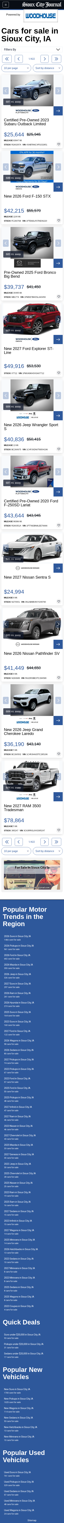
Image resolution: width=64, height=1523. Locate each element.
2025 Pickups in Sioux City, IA (19, 1099)
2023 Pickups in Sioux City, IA (19, 1071)
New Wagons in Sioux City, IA (18, 1410)
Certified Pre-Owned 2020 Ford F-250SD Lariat (31, 503)
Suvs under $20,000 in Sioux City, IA (22, 1336)
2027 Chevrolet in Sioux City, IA (20, 1137)
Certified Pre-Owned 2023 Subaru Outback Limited (26, 122)
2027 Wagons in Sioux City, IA (19, 1232)
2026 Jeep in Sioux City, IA (17, 976)
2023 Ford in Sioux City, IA (17, 1080)
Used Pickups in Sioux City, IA (19, 1483)
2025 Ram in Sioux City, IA (17, 1204)
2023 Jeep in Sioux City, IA (17, 1166)
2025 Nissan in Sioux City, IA (18, 1185)
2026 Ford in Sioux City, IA (17, 957)
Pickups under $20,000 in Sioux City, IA (23, 1346)
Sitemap (32, 1520)
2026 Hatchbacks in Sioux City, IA (21, 1251)
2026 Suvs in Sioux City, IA (17, 938)
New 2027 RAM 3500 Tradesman (22, 808)
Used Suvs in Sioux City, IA (17, 1474)
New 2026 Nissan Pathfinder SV (32, 653)
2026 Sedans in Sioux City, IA (19, 1052)
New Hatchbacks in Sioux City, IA (20, 1429)
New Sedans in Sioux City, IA (18, 1419)
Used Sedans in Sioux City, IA (19, 1493)
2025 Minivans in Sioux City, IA (19, 1241)
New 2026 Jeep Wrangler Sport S (31, 427)
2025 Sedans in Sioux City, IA (19, 1289)
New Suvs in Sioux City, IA (17, 1391)
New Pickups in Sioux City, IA (18, 1400)
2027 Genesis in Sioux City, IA (19, 1156)
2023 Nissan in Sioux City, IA (18, 1128)
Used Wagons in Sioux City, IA (19, 1512)
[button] (6, 90)
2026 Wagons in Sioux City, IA (19, 1042)
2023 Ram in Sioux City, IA (17, 1194)
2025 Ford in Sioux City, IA (17, 1090)
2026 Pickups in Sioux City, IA (19, 947)
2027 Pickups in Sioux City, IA (19, 1061)
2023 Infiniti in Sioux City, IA (18, 1222)
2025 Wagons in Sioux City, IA (19, 1298)
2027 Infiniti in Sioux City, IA (18, 1109)
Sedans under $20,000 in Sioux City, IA (23, 1355)
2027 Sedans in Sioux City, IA (19, 1213)
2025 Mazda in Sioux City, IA (18, 1147)
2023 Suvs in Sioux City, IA (17, 1023)
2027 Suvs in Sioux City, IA (17, 985)
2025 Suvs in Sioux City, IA (17, 1014)
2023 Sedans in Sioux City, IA (19, 1260)
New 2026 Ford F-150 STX (27, 196)
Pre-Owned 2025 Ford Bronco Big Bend (30, 274)
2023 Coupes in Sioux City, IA (19, 1308)
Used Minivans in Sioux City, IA (19, 1502)
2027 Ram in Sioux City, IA (17, 1118)
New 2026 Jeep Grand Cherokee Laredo (23, 732)
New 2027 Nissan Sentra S (27, 577)
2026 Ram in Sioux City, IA (17, 995)
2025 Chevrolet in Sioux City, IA (20, 1175)
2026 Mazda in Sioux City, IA (18, 966)
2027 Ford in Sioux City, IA (17, 1033)
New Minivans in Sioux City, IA (19, 1438)
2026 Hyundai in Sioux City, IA (19, 1004)
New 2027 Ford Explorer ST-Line (28, 351)
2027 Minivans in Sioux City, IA (19, 1270)
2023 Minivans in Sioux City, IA (19, 1279)
